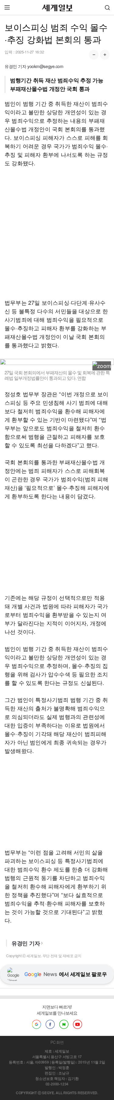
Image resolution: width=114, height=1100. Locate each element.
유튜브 (77, 1024)
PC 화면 (57, 1042)
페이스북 (50, 1024)
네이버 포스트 (63, 1024)
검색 (107, 7)
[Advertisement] (57, 233)
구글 (36, 1024)
